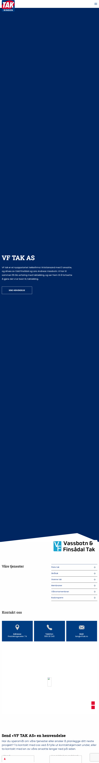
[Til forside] (8, 4)
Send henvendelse (17, 290)
